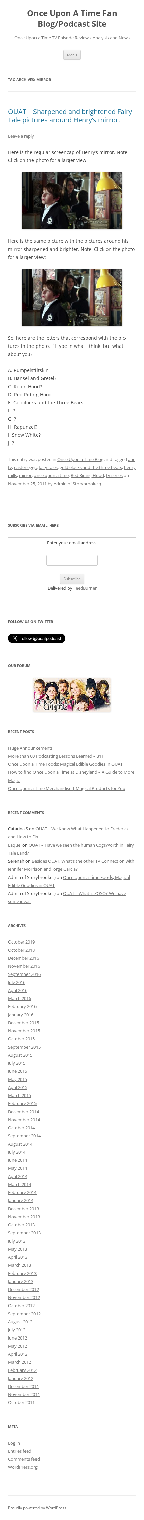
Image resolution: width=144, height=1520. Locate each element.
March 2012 (19, 1362)
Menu (72, 54)
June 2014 (17, 1160)
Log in (14, 1443)
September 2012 (24, 1314)
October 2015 (21, 1039)
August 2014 (20, 1144)
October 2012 (21, 1305)
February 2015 (22, 1103)
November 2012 (24, 1297)
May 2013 (17, 1249)
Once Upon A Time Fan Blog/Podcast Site (72, 18)
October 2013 (21, 1225)
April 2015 (17, 1087)
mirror (25, 475)
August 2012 (20, 1322)
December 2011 (23, 1386)
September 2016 (24, 974)
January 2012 (20, 1378)
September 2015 (24, 1047)
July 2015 (16, 1063)
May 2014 (17, 1168)
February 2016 (22, 1006)
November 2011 (24, 1394)
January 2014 (20, 1200)
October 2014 (21, 1128)
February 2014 (22, 1192)
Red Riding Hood (87, 475)
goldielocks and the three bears (91, 467)
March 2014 (19, 1184)
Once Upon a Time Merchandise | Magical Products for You (66, 788)
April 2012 (17, 1354)
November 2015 (24, 1031)
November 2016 (24, 966)
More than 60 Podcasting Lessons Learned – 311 (56, 756)
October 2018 (21, 950)
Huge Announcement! (30, 748)
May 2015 (17, 1079)
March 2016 (19, 998)
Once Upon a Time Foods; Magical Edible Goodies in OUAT (65, 764)
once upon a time (51, 475)
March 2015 (19, 1095)
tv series (114, 475)
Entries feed (19, 1451)
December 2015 (23, 1023)
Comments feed (24, 1459)
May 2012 (17, 1346)
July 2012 (16, 1330)
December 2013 (23, 1208)
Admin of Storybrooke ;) (77, 484)
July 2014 (16, 1152)
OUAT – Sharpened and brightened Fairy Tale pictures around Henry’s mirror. (70, 115)
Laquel (14, 845)
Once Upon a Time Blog (80, 459)
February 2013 (22, 1273)
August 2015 (20, 1055)
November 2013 (24, 1217)
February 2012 (22, 1370)
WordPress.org (23, 1467)
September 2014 (24, 1136)
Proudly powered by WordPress (37, 1508)
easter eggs (25, 467)
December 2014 (23, 1112)
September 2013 (24, 1233)
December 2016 (23, 958)
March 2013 (19, 1265)
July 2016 (16, 982)
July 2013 (16, 1241)
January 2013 (20, 1281)
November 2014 (24, 1120)
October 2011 (21, 1402)
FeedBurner (85, 588)
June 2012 (17, 1338)
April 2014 (17, 1176)
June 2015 (17, 1071)
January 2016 (20, 1015)
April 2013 (17, 1257)
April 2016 (17, 990)
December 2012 (23, 1289)
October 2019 (21, 942)
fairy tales (48, 467)
